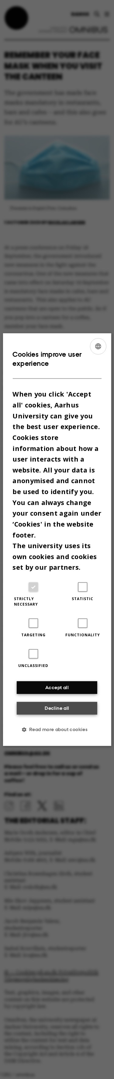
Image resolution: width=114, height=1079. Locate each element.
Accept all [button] (57, 687)
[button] (57, 729)
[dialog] (57, 539)
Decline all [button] (57, 708)
